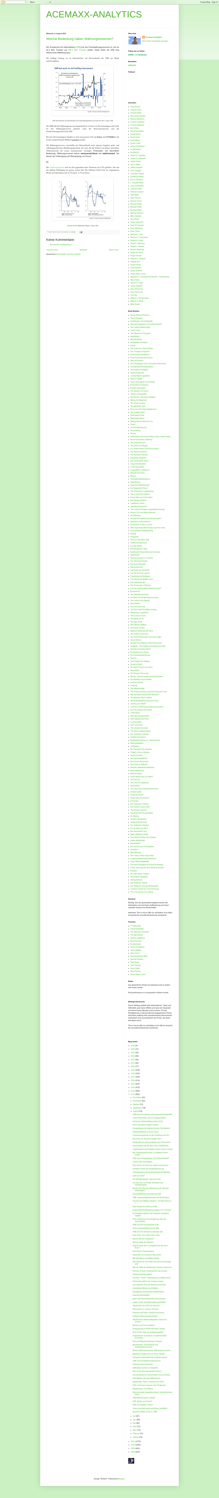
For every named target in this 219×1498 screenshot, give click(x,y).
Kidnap (133, 534)
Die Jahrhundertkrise (138, 758)
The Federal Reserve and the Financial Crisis (148, 692)
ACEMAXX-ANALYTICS (94, 14)
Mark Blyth (134, 195)
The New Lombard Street (140, 731)
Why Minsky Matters (138, 625)
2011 (133, 1441)
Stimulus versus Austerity (143, 1364)
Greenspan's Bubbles (139, 877)
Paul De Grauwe (137, 225)
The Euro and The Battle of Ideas (143, 610)
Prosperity (134, 537)
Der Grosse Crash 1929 (140, 807)
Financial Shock (136, 795)
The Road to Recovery (139, 673)
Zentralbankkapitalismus (140, 479)
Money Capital (136, 379)
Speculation (135, 603)
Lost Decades (136, 722)
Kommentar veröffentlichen (61, 245)
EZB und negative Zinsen (143, 1405)
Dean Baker (135, 140)
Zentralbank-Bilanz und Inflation (145, 1288)
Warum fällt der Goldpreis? (143, 1239)
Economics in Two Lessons (141, 525)
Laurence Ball (136, 189)
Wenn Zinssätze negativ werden (146, 1125)
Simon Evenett (136, 271)
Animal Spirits (136, 792)
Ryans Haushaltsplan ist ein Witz (146, 1228)
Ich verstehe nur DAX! (139, 828)
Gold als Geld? (139, 1176)
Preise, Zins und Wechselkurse (142, 512)
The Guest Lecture (137, 403)
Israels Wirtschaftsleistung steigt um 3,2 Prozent (152, 1210)
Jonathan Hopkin (137, 174)
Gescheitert (135, 786)
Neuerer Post (52, 250)
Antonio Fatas (136, 110)
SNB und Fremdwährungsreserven (147, 1361)
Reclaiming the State (138, 549)
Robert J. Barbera (137, 243)
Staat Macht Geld (137, 415)
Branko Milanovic (137, 119)
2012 (133, 1094)
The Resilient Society (138, 455)
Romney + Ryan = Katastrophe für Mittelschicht (151, 1278)
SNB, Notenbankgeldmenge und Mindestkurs (151, 1197)
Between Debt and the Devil (141, 631)
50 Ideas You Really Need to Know (144, 598)
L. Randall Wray (136, 183)
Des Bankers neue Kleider (141, 679)
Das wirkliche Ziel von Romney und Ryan (149, 1285)
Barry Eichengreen (138, 116)
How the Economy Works (140, 649)
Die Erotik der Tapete (138, 883)
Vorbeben (134, 849)
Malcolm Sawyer (137, 192)
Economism (135, 591)
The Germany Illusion (139, 561)
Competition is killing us (140, 470)
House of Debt (136, 664)
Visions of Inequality (138, 394)
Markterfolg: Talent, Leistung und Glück (148, 1382)
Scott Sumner (135, 268)
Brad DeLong (135, 941)
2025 (133, 1049)
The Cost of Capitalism (139, 783)
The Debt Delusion (138, 443)
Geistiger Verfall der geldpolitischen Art (148, 1169)
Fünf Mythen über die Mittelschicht (146, 1378)
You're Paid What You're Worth (142, 382)
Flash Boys (134, 670)
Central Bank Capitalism (140, 376)
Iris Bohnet (134, 152)
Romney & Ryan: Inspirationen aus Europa (150, 1271)
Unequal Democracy (138, 822)
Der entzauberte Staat (139, 461)
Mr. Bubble (134, 816)
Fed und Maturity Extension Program (147, 1341)
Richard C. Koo (136, 234)
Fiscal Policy (135, 430)
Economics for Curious (139, 652)
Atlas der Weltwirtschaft (139, 485)
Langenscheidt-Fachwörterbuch (143, 859)
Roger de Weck (136, 253)
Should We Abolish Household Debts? (145, 518)
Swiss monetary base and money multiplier (150, 1408)
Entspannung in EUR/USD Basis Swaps (149, 1329)
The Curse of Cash (138, 616)
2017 (133, 1077)
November (137, 1101)
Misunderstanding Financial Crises (144, 701)
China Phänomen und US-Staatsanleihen (149, 1118)
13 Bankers (135, 746)
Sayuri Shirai (135, 265)
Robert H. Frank (136, 240)
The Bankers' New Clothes (141, 698)
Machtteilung (135, 852)
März (135, 1430)
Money (133, 433)
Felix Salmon (135, 965)
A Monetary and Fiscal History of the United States (150, 437)
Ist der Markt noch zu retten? (141, 777)
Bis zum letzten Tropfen (139, 874)
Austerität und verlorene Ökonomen (147, 1255)
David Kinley (135, 134)
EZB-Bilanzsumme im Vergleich (145, 1368)
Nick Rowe (134, 219)
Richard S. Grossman (139, 237)
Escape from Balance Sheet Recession (146, 643)
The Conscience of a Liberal (141, 892)
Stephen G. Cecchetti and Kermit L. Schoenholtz (149, 277)
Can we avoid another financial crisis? (145, 588)
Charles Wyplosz (137, 125)
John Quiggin (135, 171)
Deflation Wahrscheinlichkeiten (145, 1316)
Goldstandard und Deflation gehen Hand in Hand (152, 1149)
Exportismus (135, 482)
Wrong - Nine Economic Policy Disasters (146, 676)
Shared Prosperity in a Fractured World (146, 324)
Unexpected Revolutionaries (141, 367)
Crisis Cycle (135, 330)
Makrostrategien (136, 743)
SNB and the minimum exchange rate (148, 1232)
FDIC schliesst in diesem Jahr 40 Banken (149, 1385)
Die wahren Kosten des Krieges (143, 837)
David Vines (135, 137)
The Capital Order (137, 412)
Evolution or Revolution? (140, 522)
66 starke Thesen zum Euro (141, 667)
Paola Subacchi (136, 222)
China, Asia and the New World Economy (147, 868)
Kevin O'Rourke (136, 180)
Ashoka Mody (135, 113)
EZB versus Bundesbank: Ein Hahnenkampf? (151, 1158)
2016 (133, 1080)
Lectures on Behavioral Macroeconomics (146, 707)
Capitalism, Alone (137, 503)
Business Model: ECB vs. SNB (145, 1412)
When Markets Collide (139, 834)
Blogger (121, 1479)
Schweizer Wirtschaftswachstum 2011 (148, 1121)
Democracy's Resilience (140, 355)
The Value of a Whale (139, 446)
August (136, 1111)
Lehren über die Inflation (142, 1162)
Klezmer (133, 871)
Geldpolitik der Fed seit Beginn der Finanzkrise (151, 1142)
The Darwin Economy (139, 728)
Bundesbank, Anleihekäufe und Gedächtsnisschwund (145, 1346)
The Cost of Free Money (140, 494)
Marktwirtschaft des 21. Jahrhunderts (145, 740)
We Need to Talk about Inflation (143, 397)
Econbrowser (135, 944)
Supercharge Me (137, 373)
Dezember (137, 1097)
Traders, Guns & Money (139, 752)
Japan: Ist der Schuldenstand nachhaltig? (149, 1302)
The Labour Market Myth (140, 327)
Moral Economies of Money (141, 440)
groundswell (135, 843)
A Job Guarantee (137, 467)
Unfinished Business (138, 543)
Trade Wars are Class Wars (141, 497)
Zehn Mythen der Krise (139, 719)
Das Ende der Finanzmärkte (141, 813)
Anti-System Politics (138, 500)
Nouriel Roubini (136, 959)
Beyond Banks (136, 339)
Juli (134, 1416)
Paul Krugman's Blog (138, 956)
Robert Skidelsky (137, 250)
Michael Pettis (136, 207)
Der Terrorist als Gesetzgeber (142, 846)
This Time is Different (138, 764)
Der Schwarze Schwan (139, 734)
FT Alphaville (135, 926)
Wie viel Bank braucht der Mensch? (144, 695)
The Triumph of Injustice (140, 352)
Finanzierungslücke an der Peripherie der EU (151, 1135)
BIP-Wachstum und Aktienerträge (146, 1258)
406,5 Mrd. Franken (77, 50)
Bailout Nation (136, 774)
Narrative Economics (138, 506)
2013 (133, 1091)
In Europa (134, 801)
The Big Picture (136, 935)
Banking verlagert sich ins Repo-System (149, 1354)
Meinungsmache (137, 771)
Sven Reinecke (136, 289)
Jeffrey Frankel (136, 167)
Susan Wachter (136, 286)
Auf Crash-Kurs (136, 725)
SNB (78, 47)
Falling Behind (136, 880)
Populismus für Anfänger (140, 576)
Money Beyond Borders (139, 315)
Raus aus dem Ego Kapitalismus (143, 409)
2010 (133, 1445)
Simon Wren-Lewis (138, 274)
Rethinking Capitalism (139, 613)
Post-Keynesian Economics (141, 358)
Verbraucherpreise (57, 167)
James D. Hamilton (138, 155)
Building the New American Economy (145, 552)
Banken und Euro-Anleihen (144, 1325)
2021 (133, 1063)
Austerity (133, 686)
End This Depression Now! (141, 710)
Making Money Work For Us (141, 421)
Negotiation (135, 336)
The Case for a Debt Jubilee (141, 348)
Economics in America (139, 385)
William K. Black (136, 301)
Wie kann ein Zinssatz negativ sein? (147, 1139)
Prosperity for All (136, 619)
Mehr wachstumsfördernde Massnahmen (149, 1299)
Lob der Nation (136, 546)
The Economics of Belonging (142, 491)
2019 (133, 1070)
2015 (133, 1084)
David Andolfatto (137, 131)
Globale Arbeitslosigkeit (142, 1274)
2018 (133, 1073)
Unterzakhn (135, 713)
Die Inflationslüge (137, 689)
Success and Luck (137, 607)
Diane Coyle (135, 143)
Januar (136, 1437)
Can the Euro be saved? (140, 573)
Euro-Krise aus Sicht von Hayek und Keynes (150, 1165)
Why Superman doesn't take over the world (147, 528)
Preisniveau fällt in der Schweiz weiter (148, 1281)
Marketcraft (134, 555)
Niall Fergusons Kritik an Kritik (145, 1207)
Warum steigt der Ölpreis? (143, 1242)
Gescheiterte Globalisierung (141, 531)
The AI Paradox (136, 318)
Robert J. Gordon (137, 246)
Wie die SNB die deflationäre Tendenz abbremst (152, 1267)
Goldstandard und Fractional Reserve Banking (151, 1172)
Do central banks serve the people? (144, 449)
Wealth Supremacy (138, 388)
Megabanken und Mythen (143, 1389)
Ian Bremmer (135, 149)
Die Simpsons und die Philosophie (144, 886)
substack (132, 65)
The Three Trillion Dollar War (142, 856)
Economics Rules (137, 628)
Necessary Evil (136, 567)
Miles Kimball (135, 216)
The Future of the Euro (139, 634)
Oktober (136, 1104)
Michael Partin (136, 204)
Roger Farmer (136, 256)
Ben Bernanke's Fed (138, 831)
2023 (133, 1056)
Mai (134, 1423)
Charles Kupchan (137, 122)
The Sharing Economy (139, 594)
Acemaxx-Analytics (153, 37)
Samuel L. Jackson (138, 259)
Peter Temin (135, 231)
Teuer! (132, 424)
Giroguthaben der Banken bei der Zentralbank (151, 1128)
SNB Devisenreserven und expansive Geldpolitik (152, 1114)
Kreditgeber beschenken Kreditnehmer (148, 1292)
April (135, 1426)
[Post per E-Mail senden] (80, 232)
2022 (133, 1060)
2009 (133, 1448)
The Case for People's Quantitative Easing (147, 509)
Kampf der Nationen (138, 458)
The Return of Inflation (139, 370)
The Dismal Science (138, 810)
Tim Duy (133, 295)
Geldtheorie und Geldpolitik (141, 321)
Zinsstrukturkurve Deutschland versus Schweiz (151, 1375)
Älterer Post (113, 250)
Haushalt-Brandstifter (141, 1295)
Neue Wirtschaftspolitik (139, 862)
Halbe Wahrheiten (137, 840)
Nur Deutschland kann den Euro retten (145, 637)
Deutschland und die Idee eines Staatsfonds (150, 1146)
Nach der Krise (136, 755)
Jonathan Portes (137, 177)
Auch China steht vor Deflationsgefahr (148, 1332)
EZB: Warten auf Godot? (142, 1401)
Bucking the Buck (137, 418)
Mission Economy (137, 473)
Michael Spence (136, 213)
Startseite (83, 250)
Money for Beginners (138, 400)
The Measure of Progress (140, 333)
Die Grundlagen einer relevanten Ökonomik (148, 364)
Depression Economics (139, 798)
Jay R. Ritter (135, 164)
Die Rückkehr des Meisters (141, 749)
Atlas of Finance (136, 361)
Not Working (135, 515)
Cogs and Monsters (138, 464)
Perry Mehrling (136, 228)
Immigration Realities (138, 342)
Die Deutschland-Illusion (140, 655)
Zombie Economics (138, 737)
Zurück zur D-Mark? (138, 704)
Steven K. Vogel (136, 283)
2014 (133, 1087)
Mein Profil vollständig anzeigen (155, 41)
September (137, 1108)
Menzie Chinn (136, 201)
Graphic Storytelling (138, 819)
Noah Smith (135, 968)
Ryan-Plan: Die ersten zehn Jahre (146, 1235)
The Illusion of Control (139, 391)
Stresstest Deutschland (139, 716)
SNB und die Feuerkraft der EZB (146, 1225)
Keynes (133, 658)
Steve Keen (135, 280)
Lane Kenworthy (137, 186)
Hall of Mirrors (136, 640)
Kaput (132, 345)
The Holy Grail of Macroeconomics (144, 789)
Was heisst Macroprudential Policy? (147, 1371)
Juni (135, 1420)
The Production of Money (140, 585)
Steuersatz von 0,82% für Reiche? (146, 1306)
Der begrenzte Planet (139, 488)
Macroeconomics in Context (141, 558)
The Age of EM (136, 622)
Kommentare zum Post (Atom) (68, 254)
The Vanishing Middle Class (141, 579)
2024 (133, 1053)
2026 (133, 1046)
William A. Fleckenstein (139, 298)
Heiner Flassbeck (137, 146)
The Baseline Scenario (139, 932)
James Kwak (135, 161)
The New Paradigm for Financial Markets (146, 865)
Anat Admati (135, 107)
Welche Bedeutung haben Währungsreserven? (79, 39)
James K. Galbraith (138, 158)
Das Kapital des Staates (140, 661)
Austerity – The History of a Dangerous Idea (148, 646)
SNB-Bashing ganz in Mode (144, 1398)
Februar (136, 1433)
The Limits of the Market (140, 600)
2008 (133, 1452)
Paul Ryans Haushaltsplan (143, 1251)
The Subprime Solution (139, 825)
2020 (133, 1066)
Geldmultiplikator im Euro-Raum (146, 1132)
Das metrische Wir (137, 582)
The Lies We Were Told (139, 540)
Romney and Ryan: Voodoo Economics (148, 1313)
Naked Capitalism (137, 938)
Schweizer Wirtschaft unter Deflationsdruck (150, 1357)
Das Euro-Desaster (138, 564)
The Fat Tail (135, 780)
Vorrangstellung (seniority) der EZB (147, 1194)
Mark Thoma (135, 198)
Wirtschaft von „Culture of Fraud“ (146, 1309)
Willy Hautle (135, 304)
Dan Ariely (134, 128)
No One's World (136, 682)
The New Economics (138, 452)
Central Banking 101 (138, 427)
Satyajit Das (135, 262)
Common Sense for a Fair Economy (144, 889)
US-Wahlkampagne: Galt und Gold (147, 1179)
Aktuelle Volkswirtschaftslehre (142, 767)
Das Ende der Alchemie (139, 570)
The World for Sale (137, 406)
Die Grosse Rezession (139, 761)
